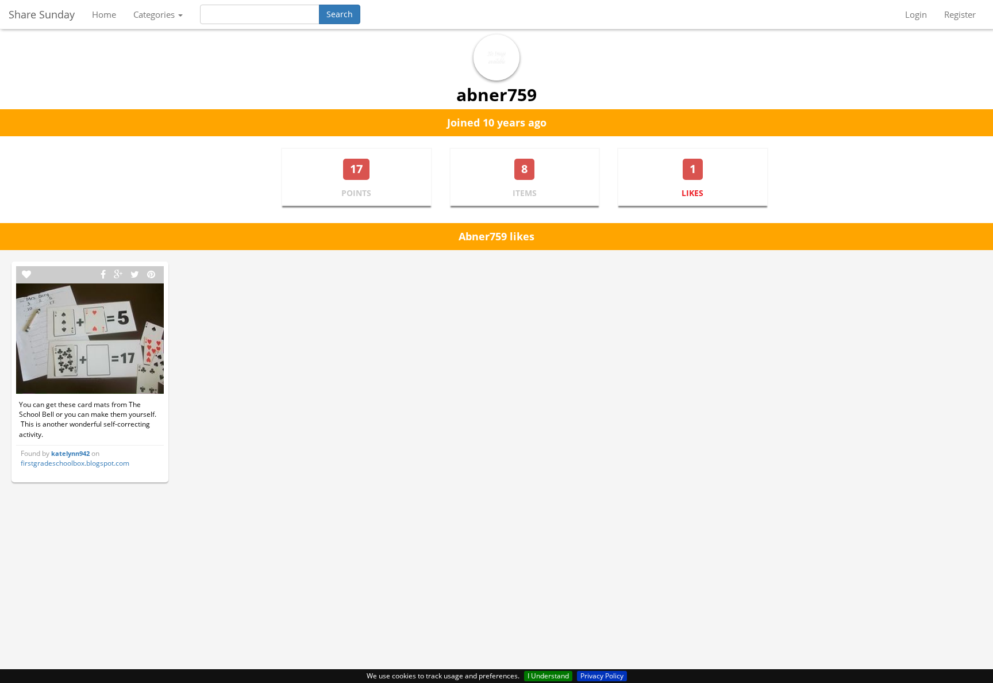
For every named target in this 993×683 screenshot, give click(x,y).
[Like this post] (26, 274)
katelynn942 (70, 453)
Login (916, 14)
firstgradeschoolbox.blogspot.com (75, 463)
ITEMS (525, 192)
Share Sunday (42, 14)
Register (960, 14)
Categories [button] (155, 14)
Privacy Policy (601, 676)
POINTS (356, 192)
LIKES (692, 192)
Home (104, 14)
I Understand (548, 676)
